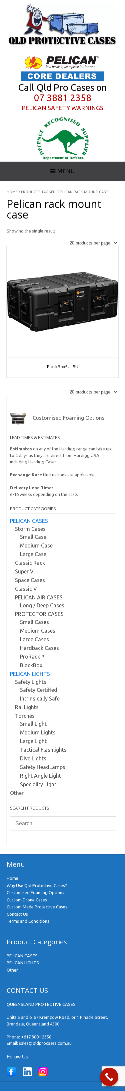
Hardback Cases (39, 648)
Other (17, 793)
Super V (24, 571)
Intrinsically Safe (40, 698)
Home (12, 192)
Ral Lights (27, 707)
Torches (25, 716)
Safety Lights (30, 682)
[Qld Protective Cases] (62, 44)
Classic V (26, 589)
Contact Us (17, 914)
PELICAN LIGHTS (30, 674)
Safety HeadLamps (42, 767)
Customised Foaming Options (35, 892)
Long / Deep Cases (42, 605)
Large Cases (34, 639)
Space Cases (30, 580)
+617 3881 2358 (36, 1036)
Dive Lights (33, 758)
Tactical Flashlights (43, 750)
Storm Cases (30, 529)
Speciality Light (38, 784)
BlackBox (31, 665)
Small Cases (34, 622)
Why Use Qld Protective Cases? (37, 885)
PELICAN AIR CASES (39, 597)
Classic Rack (30, 563)
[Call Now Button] (109, 1077)
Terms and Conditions (28, 921)
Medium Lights (38, 732)
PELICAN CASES (29, 521)
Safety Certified (38, 690)
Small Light (33, 724)
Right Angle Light (40, 776)
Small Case (33, 537)
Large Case (33, 554)
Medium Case (36, 545)
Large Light (33, 741)
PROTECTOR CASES (39, 614)
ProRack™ (32, 657)
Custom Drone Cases (27, 899)
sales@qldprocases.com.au (45, 1043)
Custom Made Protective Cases (37, 906)
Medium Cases (37, 631)
